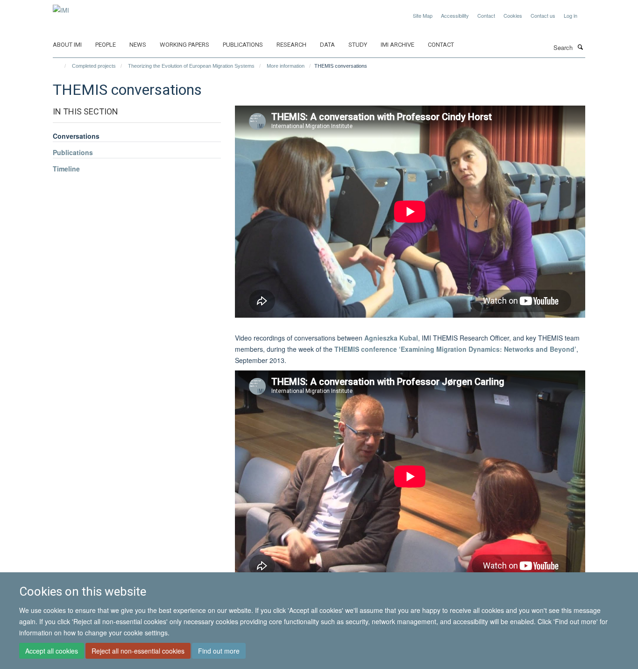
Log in (570, 15)
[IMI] (61, 6)
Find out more (219, 650)
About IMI (67, 44)
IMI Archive (397, 44)
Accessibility (455, 15)
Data (327, 44)
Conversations (76, 136)
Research (291, 44)
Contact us (543, 15)
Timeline (66, 168)
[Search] (580, 47)
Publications (243, 44)
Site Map (422, 15)
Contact (486, 15)
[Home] (61, 66)
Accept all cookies (51, 650)
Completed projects (94, 66)
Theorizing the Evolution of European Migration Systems (191, 66)
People (105, 44)
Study (357, 44)
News (137, 44)
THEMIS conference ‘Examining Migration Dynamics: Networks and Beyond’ (455, 349)
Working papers (184, 44)
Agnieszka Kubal (391, 337)
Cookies (512, 15)
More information (286, 66)
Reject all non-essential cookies (138, 650)
